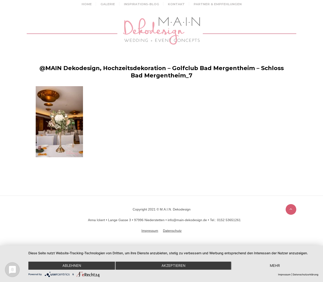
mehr (275, 265)
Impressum (284, 274)
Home (87, 4)
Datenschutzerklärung (305, 274)
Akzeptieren (173, 265)
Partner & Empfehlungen (218, 4)
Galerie (107, 4)
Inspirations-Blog (141, 4)
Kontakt (176, 4)
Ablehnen (71, 265)
